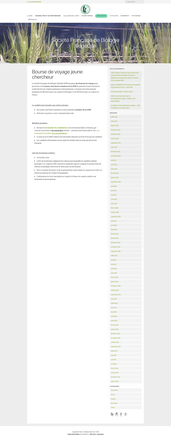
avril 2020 (114, 316)
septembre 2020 (116, 294)
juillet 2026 (114, 117)
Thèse (113, 407)
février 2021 (114, 277)
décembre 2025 (115, 130)
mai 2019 (113, 359)
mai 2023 (113, 195)
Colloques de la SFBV (71, 15)
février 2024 (114, 173)
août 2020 (114, 299)
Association (114, 390)
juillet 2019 (114, 351)
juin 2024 (113, 160)
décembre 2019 (115, 333)
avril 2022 (114, 225)
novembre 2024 (115, 156)
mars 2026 (114, 121)
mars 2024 (114, 169)
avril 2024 (114, 164)
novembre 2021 (115, 247)
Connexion (100, 434)
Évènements (125, 15)
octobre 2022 (115, 212)
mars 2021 (114, 273)
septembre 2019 (116, 346)
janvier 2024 (114, 177)
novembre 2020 (115, 286)
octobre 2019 (115, 342)
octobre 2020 (115, 290)
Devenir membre (87, 15)
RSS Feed (93, 434)
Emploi (113, 399)
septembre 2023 (116, 182)
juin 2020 (113, 307)
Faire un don (101, 15)
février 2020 (114, 325)
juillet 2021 (114, 255)
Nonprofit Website (73, 434)
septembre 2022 (116, 216)
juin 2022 (113, 221)
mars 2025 (114, 147)
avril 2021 (114, 268)
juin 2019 (113, 355)
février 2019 (114, 368)
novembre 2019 (115, 338)
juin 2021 (113, 260)
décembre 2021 (115, 242)
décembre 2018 (115, 377)
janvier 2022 (114, 238)
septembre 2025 (116, 143)
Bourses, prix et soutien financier (48, 15)
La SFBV (30, 15)
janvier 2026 (114, 125)
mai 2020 (113, 312)
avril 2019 (114, 364)
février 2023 (114, 208)
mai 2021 (113, 264)
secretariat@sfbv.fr (35, 2)
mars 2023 (114, 203)
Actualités (114, 15)
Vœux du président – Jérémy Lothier (122, 91)
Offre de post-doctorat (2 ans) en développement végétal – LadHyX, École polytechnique (123, 98)
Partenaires (136, 15)
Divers (113, 394)
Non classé (114, 403)
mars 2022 (114, 229)
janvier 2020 (114, 329)
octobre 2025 (115, 138)
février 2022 (114, 234)
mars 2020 (114, 320)
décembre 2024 (115, 151)
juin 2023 (113, 190)
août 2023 (114, 186)
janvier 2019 (114, 372)
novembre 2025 (115, 134)
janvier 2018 (114, 381)
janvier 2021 (114, 281)
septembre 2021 (116, 251)
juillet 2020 (114, 303)
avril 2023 (114, 199)
